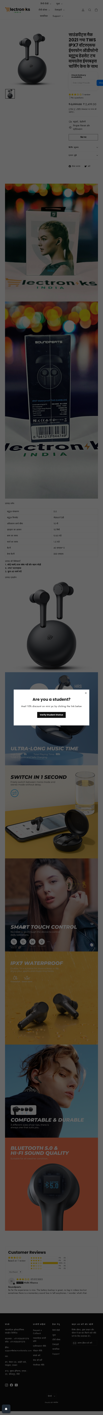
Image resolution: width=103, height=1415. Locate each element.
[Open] (6, 1409)
